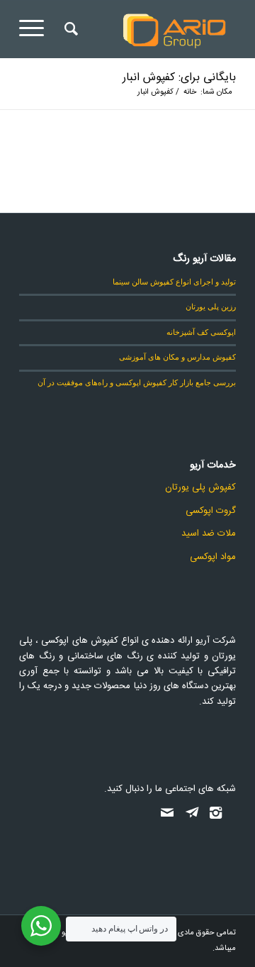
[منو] (36, 29)
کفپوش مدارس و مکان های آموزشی (177, 356)
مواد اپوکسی (213, 557)
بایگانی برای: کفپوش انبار (179, 77)
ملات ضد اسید (208, 533)
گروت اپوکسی (211, 511)
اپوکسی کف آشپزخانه (201, 331)
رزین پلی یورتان (211, 306)
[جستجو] (69, 29)
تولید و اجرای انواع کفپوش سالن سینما (174, 281)
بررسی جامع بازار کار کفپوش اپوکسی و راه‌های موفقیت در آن (137, 382)
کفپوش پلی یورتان (200, 487)
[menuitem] (69, 29)
